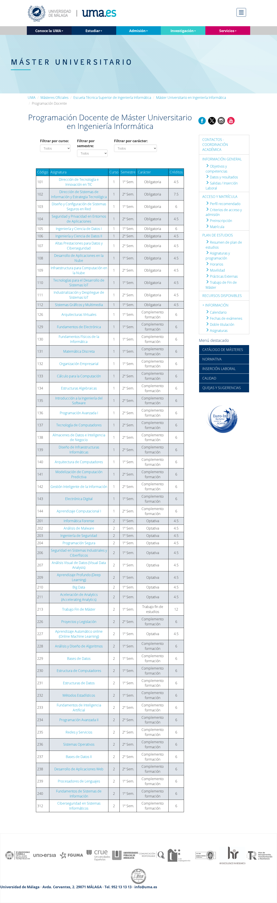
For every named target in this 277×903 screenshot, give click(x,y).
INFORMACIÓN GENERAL (222, 159)
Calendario (218, 312)
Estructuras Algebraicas (79, 388)
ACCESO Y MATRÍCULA (219, 196)
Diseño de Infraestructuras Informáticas (79, 450)
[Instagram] (221, 120)
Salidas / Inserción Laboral (222, 186)
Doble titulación (221, 324)
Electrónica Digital (79, 498)
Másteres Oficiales (54, 97)
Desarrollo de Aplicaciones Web (78, 769)
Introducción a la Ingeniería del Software (79, 401)
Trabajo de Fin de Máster (221, 285)
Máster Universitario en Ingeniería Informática (191, 97)
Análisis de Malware (79, 528)
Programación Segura (79, 543)
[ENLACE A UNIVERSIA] (45, 854)
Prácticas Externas (223, 276)
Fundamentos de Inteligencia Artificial (79, 707)
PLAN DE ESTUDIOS (217, 235)
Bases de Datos (78, 658)
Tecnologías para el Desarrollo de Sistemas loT (78, 283)
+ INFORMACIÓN (215, 305)
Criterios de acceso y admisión (224, 212)
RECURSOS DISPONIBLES (222, 295)
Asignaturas (218, 330)
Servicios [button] (226, 30)
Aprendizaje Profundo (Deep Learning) (79, 577)
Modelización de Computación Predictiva (78, 474)
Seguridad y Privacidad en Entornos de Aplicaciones (79, 219)
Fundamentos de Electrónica (79, 326)
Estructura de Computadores (79, 670)
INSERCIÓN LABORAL (219, 368)
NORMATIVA (212, 359)
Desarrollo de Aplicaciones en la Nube (78, 258)
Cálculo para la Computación (79, 376)
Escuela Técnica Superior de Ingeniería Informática (112, 97)
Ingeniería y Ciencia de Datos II (78, 236)
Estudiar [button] (92, 30)
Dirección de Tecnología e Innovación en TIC (79, 182)
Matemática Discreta (79, 351)
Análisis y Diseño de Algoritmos (79, 646)
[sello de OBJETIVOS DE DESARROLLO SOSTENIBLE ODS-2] (18, 854)
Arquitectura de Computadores (79, 462)
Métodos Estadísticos (79, 695)
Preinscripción (220, 220)
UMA (31, 97)
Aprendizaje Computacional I (79, 511)
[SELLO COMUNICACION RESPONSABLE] (152, 854)
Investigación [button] (182, 30)
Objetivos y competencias (216, 169)
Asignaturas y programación (218, 256)
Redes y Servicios (79, 732)
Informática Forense (79, 520)
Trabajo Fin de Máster (78, 609)
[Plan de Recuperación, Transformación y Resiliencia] (259, 854)
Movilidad (217, 270)
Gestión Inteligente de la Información (78, 486)
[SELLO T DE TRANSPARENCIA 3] (179, 854)
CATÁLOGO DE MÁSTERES (222, 349)
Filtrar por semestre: (86, 143)
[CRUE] (98, 854)
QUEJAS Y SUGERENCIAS (221, 387)
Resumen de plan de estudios (224, 245)
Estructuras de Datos (79, 683)
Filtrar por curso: (54, 141)
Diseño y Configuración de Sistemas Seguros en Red (79, 206)
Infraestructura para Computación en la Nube (79, 270)
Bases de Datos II (79, 756)
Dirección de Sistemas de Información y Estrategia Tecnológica (79, 194)
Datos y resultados (223, 177)
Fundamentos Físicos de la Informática (79, 339)
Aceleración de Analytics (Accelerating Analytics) (79, 597)
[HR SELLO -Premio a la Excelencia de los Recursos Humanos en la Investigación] (232, 854)
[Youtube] (231, 120)
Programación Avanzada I (79, 413)
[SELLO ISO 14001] (206, 854)
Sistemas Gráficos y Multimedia (79, 304)
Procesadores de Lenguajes (79, 781)
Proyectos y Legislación (78, 621)
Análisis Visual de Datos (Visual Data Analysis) (79, 565)
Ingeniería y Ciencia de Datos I (79, 228)
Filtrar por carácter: (131, 141)
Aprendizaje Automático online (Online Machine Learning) (79, 634)
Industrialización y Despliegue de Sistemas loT (79, 295)
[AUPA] (125, 854)
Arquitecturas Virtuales (78, 314)
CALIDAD (209, 378)
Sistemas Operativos (78, 744)
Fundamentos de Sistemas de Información (78, 794)
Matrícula (216, 226)
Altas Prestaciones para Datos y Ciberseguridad (79, 246)
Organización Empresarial (78, 363)
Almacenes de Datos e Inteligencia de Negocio (79, 437)
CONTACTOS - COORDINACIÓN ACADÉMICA (215, 144)
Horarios (216, 264)
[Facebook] (202, 120)
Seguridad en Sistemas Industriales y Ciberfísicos (79, 553)
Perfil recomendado (224, 203)
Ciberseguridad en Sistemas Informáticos (78, 806)
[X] (211, 120)
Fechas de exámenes (225, 318)
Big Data (78, 587)
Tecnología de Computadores (78, 425)
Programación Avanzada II (78, 719)
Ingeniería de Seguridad (78, 535)
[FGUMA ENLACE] (71, 854)
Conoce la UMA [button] (48, 30)
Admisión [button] (137, 30)
